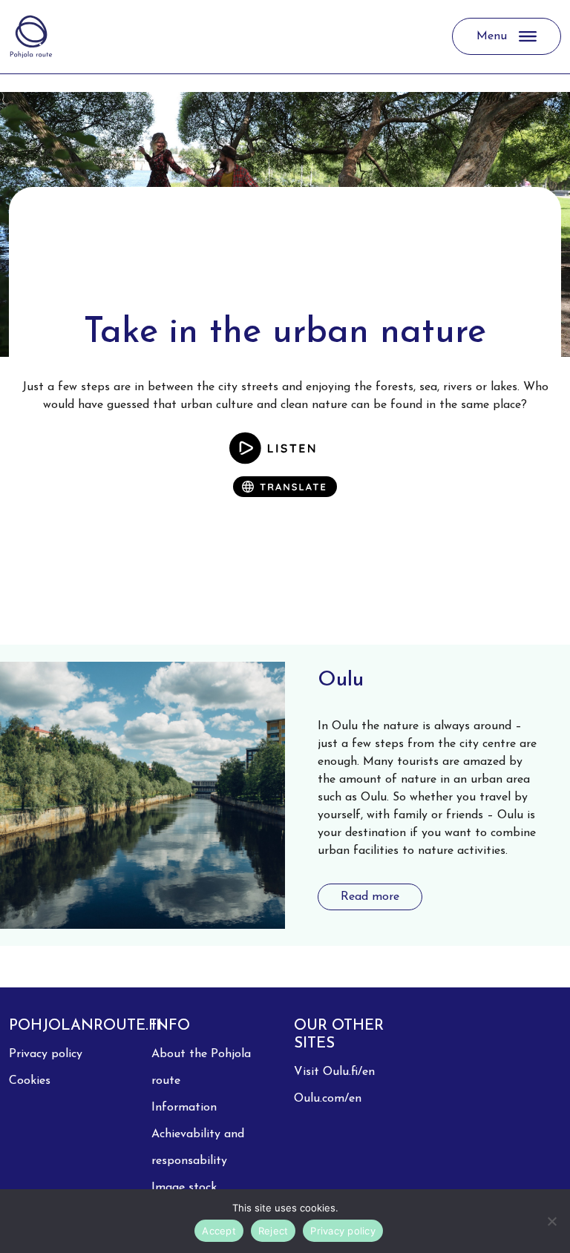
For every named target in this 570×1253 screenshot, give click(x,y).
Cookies (29, 1081)
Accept (219, 1231)
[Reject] (551, 1221)
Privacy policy (45, 1054)
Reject (273, 1231)
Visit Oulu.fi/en (334, 1072)
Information (184, 1108)
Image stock (184, 1188)
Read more (370, 897)
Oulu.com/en (327, 1099)
